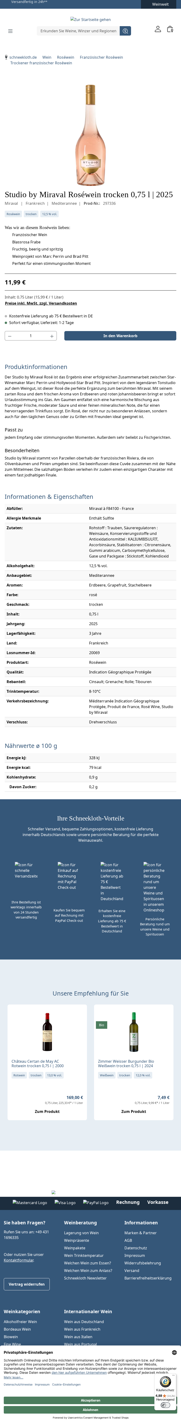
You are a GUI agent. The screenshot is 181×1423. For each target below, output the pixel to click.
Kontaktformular (18, 1260)
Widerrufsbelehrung (142, 1263)
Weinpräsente (76, 1240)
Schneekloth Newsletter (85, 1278)
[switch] (165, 1405)
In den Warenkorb (120, 335)
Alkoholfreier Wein (20, 1321)
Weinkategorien (22, 1311)
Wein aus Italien (78, 1336)
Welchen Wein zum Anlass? (88, 1270)
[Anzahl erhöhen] (52, 335)
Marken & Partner (140, 1232)
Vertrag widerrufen (27, 1284)
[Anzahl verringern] (10, 335)
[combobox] (78, 31)
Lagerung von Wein (81, 1232)
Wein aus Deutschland (84, 1321)
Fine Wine (12, 1344)
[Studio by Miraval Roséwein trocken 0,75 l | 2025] (90, 135)
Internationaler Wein (88, 1311)
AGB (128, 1240)
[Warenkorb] (170, 29)
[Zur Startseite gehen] (90, 19)
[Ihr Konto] (158, 29)
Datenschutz (135, 1248)
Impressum (134, 1255)
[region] (90, 135)
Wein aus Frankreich (82, 1329)
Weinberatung (80, 1222)
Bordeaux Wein (17, 1329)
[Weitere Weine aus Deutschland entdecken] (101, 1015)
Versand (131, 1270)
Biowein (11, 1336)
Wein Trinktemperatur (84, 1255)
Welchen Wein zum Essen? (87, 1263)
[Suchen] (125, 31)
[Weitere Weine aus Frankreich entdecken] (15, 1015)
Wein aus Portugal (80, 1344)
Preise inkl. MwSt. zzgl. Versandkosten (41, 303)
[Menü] (10, 31)
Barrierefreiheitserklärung (148, 1278)
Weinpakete (74, 1248)
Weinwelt (160, 4)
